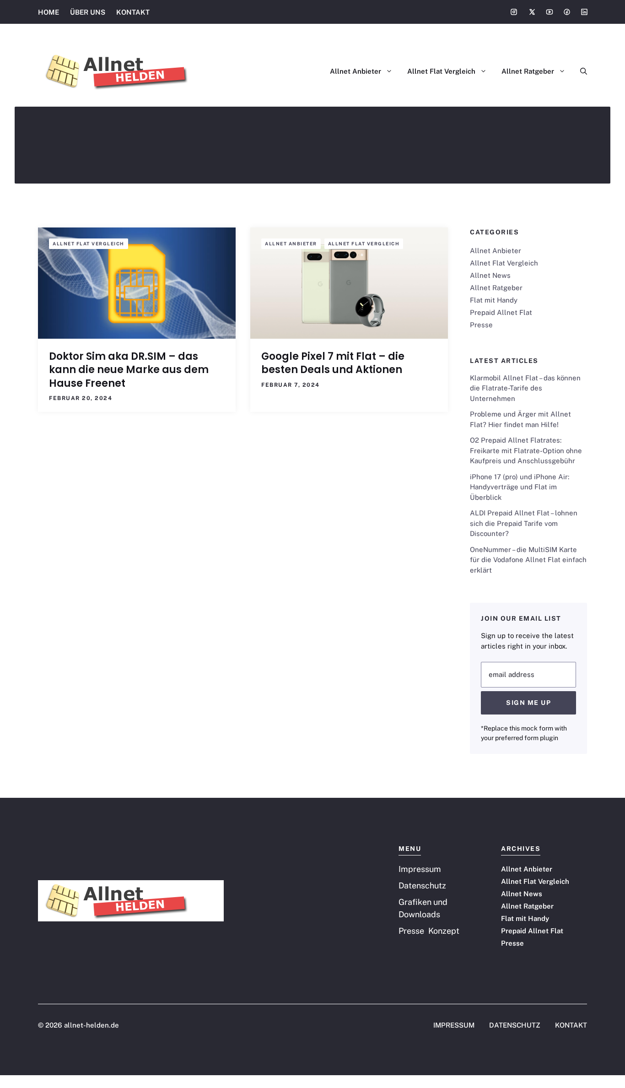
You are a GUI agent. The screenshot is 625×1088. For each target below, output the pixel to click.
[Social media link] (513, 12)
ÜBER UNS (87, 12)
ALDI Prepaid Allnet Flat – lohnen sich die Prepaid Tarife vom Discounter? (523, 523)
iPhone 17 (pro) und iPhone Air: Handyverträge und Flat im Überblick (519, 487)
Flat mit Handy (493, 300)
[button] (580, 71)
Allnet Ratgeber (527, 71)
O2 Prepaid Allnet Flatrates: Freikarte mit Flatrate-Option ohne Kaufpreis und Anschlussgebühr (526, 450)
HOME (48, 12)
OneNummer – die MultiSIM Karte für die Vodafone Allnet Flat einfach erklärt (528, 560)
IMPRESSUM (453, 1025)
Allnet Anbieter (355, 71)
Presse (481, 325)
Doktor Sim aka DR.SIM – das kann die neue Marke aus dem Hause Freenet (129, 369)
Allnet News (490, 275)
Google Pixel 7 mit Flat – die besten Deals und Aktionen (332, 363)
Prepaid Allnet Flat (501, 312)
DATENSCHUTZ (514, 1025)
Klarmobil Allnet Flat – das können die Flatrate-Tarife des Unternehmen (525, 388)
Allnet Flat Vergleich (441, 71)
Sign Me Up (528, 702)
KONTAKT (133, 12)
